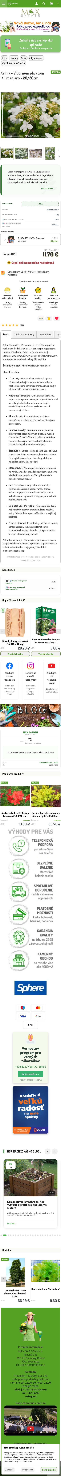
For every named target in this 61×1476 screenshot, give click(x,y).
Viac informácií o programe (31, 1079)
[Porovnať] (40, 318)
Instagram (30, 1396)
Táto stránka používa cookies (19, 1447)
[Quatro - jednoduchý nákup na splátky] (30, 1110)
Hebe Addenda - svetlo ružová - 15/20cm (45, 1290)
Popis (6, 334)
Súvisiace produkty (24, 334)
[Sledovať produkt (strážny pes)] (48, 318)
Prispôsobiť (27, 1469)
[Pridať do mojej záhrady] (56, 318)
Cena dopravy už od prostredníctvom (28, 273)
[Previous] (47, 1151)
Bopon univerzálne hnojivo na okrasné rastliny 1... (15, 641)
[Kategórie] (12, 3)
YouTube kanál (30, 1392)
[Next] (55, 1151)
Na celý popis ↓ (47, 188)
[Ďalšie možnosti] (58, 3)
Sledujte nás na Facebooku (30, 1389)
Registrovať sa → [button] (31, 1073)
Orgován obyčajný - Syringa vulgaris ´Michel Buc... (46, 815)
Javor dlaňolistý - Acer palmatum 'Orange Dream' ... (15, 815)
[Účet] (36, 3)
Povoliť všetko (49, 1469)
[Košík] (51, 3)
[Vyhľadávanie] (44, 3)
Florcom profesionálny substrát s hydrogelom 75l (46, 641)
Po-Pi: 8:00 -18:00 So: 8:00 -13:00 (30, 1382)
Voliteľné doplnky (7, 231)
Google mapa (30, 1386)
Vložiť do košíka (15, 653)
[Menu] (3, 3)
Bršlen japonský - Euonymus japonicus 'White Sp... (15, 1293)
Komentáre (45, 334)
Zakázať (9, 1469)
